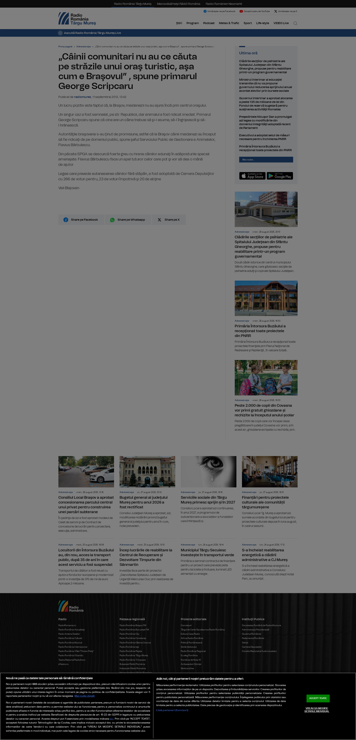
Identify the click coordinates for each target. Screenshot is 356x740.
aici (111, 719)
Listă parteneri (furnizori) (172, 710)
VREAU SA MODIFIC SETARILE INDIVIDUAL (316, 710)
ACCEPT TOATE (318, 698)
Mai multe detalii (85, 696)
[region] (178, 706)
